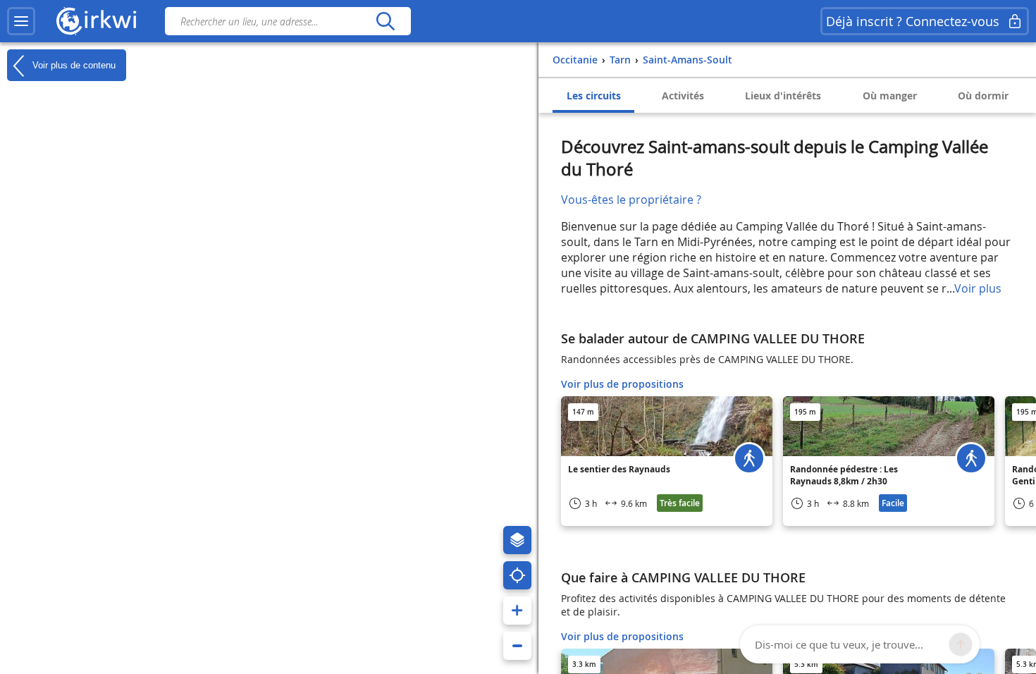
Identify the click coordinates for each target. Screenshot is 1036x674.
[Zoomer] (517, 610)
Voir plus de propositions (622, 384)
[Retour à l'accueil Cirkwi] (96, 21)
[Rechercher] (385, 21)
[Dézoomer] (517, 646)
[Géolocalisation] (517, 575)
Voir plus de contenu (73, 64)
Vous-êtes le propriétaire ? (631, 199)
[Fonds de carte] (517, 540)
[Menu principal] (21, 21)
